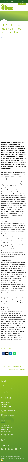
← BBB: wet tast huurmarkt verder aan (11, 366)
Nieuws (17, 1)
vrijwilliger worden (8, 392)
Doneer (12, 1)
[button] (9, 1)
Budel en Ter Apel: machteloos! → (18, 369)
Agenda (22, 1)
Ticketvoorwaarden (19, 458)
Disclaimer (11, 458)
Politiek (6, 1)
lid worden (6, 386)
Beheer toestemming (2, 460)
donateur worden (8, 389)
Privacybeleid (4, 458)
